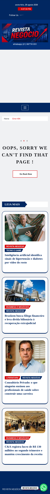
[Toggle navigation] (25, 107)
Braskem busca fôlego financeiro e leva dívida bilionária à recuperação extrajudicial (24, 319)
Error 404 (16, 118)
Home (6, 118)
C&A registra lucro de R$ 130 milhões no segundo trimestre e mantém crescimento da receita (23, 450)
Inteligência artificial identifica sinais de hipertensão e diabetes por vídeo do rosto (24, 258)
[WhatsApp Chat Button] (43, 487)
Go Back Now (26, 174)
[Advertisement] (25, 76)
